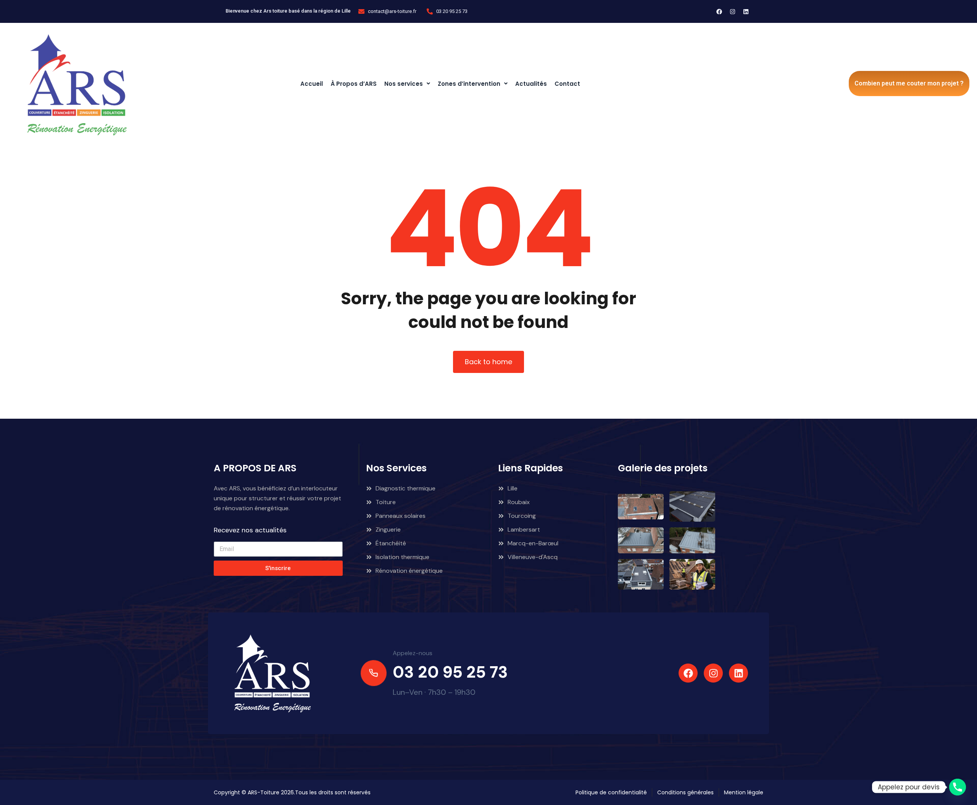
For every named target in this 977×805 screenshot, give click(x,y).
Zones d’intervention (469, 84)
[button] (407, 84)
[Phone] (957, 787)
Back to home (488, 361)
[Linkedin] (746, 11)
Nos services (403, 84)
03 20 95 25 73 (450, 672)
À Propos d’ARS (354, 84)
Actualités (531, 84)
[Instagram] (732, 11)
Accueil (311, 84)
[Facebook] (719, 11)
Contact (567, 84)
